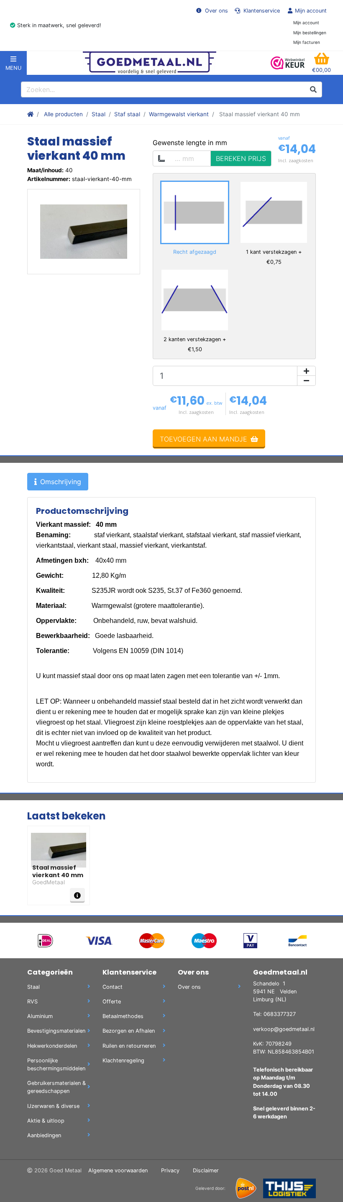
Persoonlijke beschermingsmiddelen (56, 1064)
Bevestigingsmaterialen (56, 1031)
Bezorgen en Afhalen (128, 1031)
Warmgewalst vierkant (179, 114)
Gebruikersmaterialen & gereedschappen (56, 1087)
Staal (98, 114)
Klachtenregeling (123, 1060)
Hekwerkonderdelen (52, 1046)
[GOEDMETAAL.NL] (149, 62)
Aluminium (40, 1016)
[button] (321, 62)
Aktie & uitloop (45, 1121)
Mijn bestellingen (309, 32)
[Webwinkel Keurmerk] (288, 62)
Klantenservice (261, 11)
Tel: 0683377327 (274, 1014)
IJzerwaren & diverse (53, 1106)
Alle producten (63, 114)
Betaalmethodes (122, 1016)
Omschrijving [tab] (60, 481)
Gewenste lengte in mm (190, 142)
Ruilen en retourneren (129, 1046)
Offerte (111, 1001)
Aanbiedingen (44, 1135)
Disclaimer (206, 1170)
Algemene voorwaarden (118, 1170)
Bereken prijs (241, 158)
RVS (32, 1001)
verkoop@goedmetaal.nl (284, 1029)
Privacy (170, 1170)
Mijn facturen (306, 42)
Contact (112, 987)
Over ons (215, 11)
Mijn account (311, 11)
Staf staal (127, 114)
